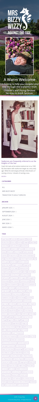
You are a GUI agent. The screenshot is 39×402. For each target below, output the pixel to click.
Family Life (13, 242)
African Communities (17, 294)
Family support (5, 262)
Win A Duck (11, 368)
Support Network (5, 239)
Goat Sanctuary (27, 300)
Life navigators (23, 278)
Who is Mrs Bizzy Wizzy (27, 378)
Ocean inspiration (15, 281)
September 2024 (8, 212)
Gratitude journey (15, 274)
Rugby (11, 317)
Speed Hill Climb (27, 326)
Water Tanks (4, 287)
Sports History (17, 317)
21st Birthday (13, 304)
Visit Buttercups (12, 313)
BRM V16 (4, 330)
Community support (16, 271)
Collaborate (33, 381)
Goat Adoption (31, 304)
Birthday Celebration (22, 304)
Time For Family (5, 355)
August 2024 (7, 216)
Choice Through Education (27, 258)
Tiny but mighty (14, 268)
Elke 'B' (19, 313)
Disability (4, 381)
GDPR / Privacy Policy (19, 397)
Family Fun (4, 313)
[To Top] (35, 398)
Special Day (20, 310)
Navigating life (27, 265)
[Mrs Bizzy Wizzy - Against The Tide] (19, 21)
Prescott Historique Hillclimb (8, 326)
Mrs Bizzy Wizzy (5, 242)
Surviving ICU (15, 362)
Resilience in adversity (23, 262)
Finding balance (14, 278)
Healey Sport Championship (17, 339)
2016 (3, 317)
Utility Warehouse (9, 258)
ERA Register (19, 326)
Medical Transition (6, 375)
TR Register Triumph (22, 330)
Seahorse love (13, 262)
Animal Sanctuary (27, 307)
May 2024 (5, 223)
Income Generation (6, 300)
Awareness (10, 381)
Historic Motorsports (12, 330)
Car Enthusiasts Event (23, 336)
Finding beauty (5, 268)
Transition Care (23, 375)
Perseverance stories (24, 268)
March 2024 (6, 227)
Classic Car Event (5, 339)
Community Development (29, 284)
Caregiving (26, 242)
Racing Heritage (18, 349)
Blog (7, 317)
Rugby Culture (25, 320)
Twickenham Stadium (27, 317)
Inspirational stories (25, 281)
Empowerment (22, 239)
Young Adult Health (6, 378)
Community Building (29, 249)
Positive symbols (5, 281)
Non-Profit (28, 291)
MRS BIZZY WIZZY (8, 191)
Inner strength (31, 271)
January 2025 (7, 208)
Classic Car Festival (28, 349)
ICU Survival (4, 368)
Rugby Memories (16, 323)
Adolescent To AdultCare (21, 368)
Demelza (17, 258)
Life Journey (10, 252)
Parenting (20, 242)
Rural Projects (22, 291)
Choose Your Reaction (15, 355)
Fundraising (12, 287)
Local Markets (30, 297)
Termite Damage (21, 297)
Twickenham (25, 313)
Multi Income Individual (10, 385)
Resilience (29, 239)
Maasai (3, 284)
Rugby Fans (10, 320)
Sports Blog (17, 320)
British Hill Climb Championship (9, 343)
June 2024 (5, 219)
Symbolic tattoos (5, 274)
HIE (3, 258)
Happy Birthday (12, 310)
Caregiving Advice (24, 362)
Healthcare (4, 365)
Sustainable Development (22, 287)
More (3, 176)
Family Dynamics (29, 359)
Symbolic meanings (6, 265)
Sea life (24, 271)
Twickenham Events (6, 323)
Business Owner (24, 245)
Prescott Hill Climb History (8, 349)
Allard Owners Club (6, 333)
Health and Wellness (15, 245)
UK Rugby (4, 320)
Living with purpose (6, 271)
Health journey (5, 278)
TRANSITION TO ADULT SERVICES (14, 195)
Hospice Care (14, 249)
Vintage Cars (24, 323)
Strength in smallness (17, 265)
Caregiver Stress (21, 365)
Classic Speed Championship (8, 346)
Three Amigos (32, 313)
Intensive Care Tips (6, 362)
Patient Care (32, 362)
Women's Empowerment (12, 284)
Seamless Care (15, 375)
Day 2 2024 (32, 336)
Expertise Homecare (17, 307)
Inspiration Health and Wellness (21, 381)
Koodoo (32, 281)
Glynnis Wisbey (18, 252)
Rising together (31, 278)
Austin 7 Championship (17, 333)
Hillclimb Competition (23, 343)
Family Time (26, 352)
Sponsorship (26, 294)
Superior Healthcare (6, 307)
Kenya (20, 284)
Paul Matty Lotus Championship (9, 336)
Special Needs (33, 242)
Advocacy (4, 252)
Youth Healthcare (17, 378)
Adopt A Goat (5, 304)
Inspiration (4, 255)
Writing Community (13, 255)
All (3, 187)
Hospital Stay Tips (13, 365)
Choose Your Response (18, 359)
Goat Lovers (4, 310)
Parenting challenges (25, 274)
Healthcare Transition (27, 372)
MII (2, 385)
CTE (35, 258)
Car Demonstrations (20, 346)
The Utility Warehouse (23, 385)
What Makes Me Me (17, 352)
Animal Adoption (28, 310)
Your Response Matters (7, 359)
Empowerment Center (7, 297)
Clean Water (14, 291)
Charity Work (14, 239)
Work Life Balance (6, 249)
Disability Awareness (27, 252)
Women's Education (6, 294)
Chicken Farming (5, 291)
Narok (14, 297)
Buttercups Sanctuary (17, 300)
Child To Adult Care (6, 372)
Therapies (21, 249)
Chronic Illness (5, 245)
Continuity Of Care (16, 372)
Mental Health (30, 365)
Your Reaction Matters (27, 355)
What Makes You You (6, 352)
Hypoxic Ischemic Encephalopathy (26, 255)
